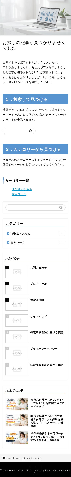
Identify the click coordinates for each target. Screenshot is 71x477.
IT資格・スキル (22, 189)
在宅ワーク (19, 194)
